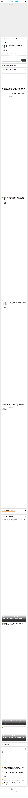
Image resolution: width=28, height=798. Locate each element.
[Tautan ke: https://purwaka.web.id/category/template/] (25, 517)
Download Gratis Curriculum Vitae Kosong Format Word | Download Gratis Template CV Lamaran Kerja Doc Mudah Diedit (17, 94)
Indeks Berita (22, 796)
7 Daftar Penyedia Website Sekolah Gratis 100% (15, 46)
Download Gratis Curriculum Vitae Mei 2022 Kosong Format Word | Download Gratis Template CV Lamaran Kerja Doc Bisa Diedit (13, 88)
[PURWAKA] (14, 1)
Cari (3, 58)
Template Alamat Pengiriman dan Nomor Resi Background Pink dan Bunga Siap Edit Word (16, 198)
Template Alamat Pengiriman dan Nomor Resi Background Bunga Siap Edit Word (17, 301)
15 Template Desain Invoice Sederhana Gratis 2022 (14, 775)
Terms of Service (15, 796)
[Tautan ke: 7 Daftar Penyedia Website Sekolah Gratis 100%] (4, 47)
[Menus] (2, 1)
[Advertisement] (14, 20)
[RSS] (16, 791)
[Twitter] (14, 791)
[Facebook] (11, 791)
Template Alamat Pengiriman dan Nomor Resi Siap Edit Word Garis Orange (16, 405)
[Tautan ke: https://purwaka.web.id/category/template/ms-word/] (25, 70)
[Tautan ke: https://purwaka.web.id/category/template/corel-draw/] (25, 510)
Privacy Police (5, 42)
